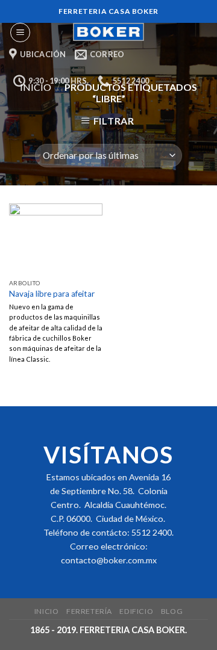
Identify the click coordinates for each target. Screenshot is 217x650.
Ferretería (89, 611)
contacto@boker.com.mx (109, 560)
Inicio (46, 611)
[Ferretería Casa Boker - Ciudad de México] (108, 32)
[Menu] (20, 32)
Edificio (136, 611)
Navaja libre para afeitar (52, 294)
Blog (172, 611)
